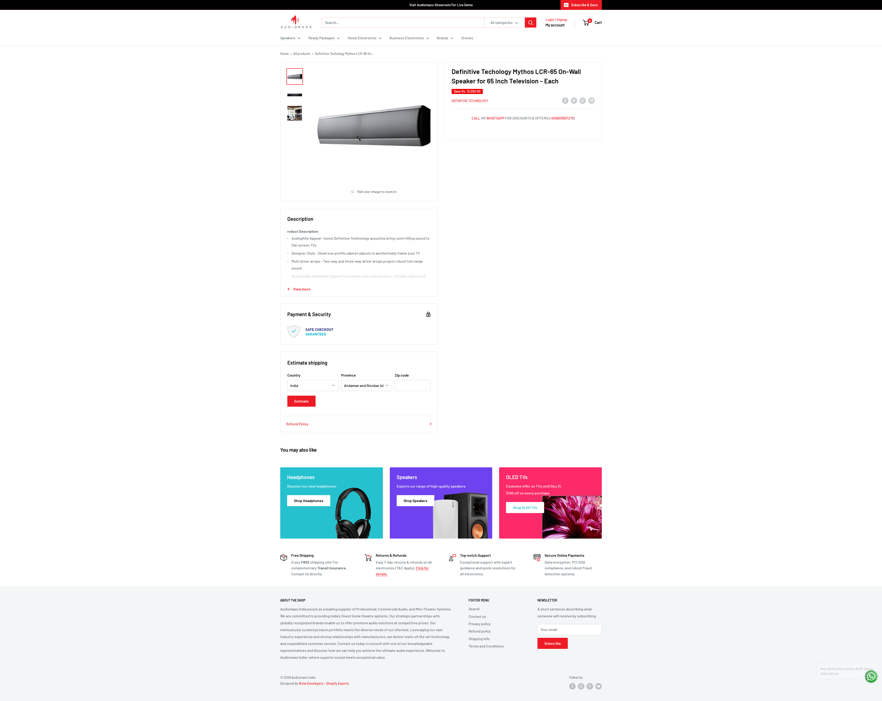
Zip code (402, 375)
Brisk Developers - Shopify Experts (324, 683)
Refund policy (480, 631)
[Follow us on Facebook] (572, 686)
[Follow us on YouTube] (598, 686)
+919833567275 (562, 118)
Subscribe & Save (584, 5)
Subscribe (552, 643)
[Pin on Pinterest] (574, 100)
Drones (467, 38)
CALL (476, 118)
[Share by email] (591, 100)
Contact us (477, 616)
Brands (442, 38)
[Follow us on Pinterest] (590, 686)
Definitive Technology (470, 101)
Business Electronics (407, 38)
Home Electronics (362, 38)
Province (348, 375)
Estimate (301, 401)
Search (474, 609)
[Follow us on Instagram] (581, 686)
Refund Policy (297, 424)
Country (293, 375)
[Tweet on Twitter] (583, 100)
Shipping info (479, 638)
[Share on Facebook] (565, 100)
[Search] (530, 22)
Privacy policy (480, 624)
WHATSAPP (495, 118)
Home (284, 54)
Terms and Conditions (486, 646)
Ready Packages (321, 38)
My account (555, 25)
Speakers (287, 38)
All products (301, 54)
